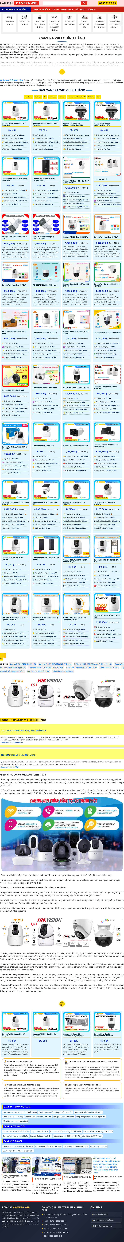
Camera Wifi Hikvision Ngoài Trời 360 (98, 1131)
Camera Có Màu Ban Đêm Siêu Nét (88, 1112)
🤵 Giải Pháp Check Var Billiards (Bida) (22, 1085)
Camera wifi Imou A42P (10, 767)
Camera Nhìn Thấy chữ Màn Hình (38, 1117)
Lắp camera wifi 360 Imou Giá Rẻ (67, 1136)
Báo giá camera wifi (61, 9)
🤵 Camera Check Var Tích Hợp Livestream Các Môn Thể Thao (91, 1062)
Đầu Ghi (79, 9)
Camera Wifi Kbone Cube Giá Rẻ (15, 1136)
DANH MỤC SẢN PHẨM (15, 9)
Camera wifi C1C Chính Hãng (12, 742)
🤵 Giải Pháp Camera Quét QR (18, 1061)
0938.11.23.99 (107, 3)
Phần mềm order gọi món (102, 1226)
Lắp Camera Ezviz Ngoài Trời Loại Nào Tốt (15, 1177)
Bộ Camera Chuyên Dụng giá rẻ (75, 1146)
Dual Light (38, 97)
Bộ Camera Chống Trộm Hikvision (48, 1146)
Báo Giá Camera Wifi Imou (63, 671)
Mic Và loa (28, 97)
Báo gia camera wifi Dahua (63, 1117)
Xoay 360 (74, 97)
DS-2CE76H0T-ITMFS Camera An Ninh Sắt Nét (93, 664)
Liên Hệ (90, 9)
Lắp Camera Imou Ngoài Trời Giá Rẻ (108, 1178)
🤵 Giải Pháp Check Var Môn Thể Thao (83, 1085)
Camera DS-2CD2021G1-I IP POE (23, 664)
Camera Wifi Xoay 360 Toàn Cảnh (16, 1131)
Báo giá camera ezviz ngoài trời (15, 1121)
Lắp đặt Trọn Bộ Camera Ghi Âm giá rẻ (18, 1146)
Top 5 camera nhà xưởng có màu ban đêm (56, 1112)
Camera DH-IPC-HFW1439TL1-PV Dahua (55, 664)
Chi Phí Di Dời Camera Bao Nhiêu (47, 1179)
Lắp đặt (18, 3)
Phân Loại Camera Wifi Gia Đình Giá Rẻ (81, 668)
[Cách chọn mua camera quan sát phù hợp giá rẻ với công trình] (120, 23)
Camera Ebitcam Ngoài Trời (41, 1136)
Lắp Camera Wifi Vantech (92, 1136)
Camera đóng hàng (100, 1214)
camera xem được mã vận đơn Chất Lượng (20, 1112)
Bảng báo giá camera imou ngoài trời (90, 1117)
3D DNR (83, 97)
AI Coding (91, 97)
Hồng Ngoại (52, 97)
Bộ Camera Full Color (98, 1146)
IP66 (98, 97)
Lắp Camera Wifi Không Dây (38, 671)
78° (45, 97)
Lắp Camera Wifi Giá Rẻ (109, 668)
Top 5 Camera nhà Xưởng (13, 1117)
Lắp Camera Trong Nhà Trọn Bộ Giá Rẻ (18, 1151)
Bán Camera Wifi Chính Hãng (62, 90)
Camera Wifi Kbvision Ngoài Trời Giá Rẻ (65, 1131)
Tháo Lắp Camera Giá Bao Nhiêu (77, 1177)
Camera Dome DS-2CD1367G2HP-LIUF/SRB (46, 668)
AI (68, 97)
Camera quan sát (40, 9)
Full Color (62, 97)
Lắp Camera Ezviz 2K (39, 1131)
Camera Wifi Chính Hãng (62, 38)
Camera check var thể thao (103, 1220)
